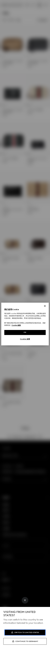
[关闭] (45, 306)
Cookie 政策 (16, 325)
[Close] (25, 600)
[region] (25, 324)
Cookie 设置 (25, 339)
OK (25, 332)
